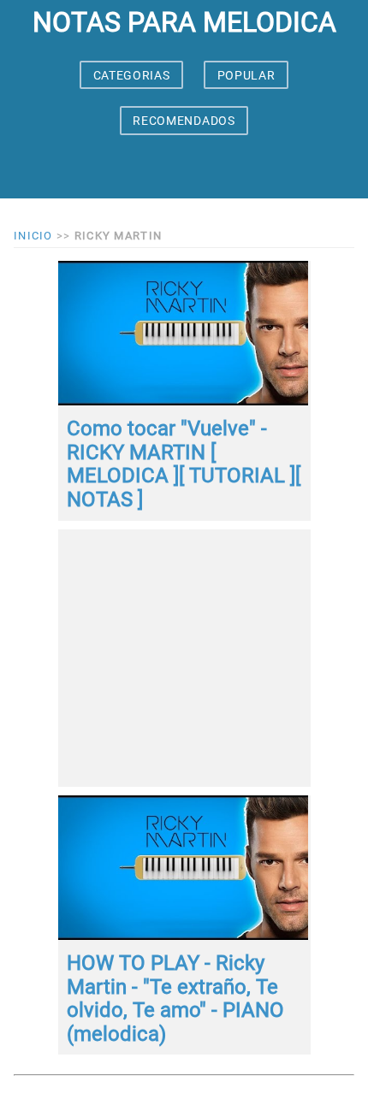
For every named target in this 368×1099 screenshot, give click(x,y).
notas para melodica (184, 22)
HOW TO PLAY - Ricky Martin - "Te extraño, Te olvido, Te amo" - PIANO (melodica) (175, 998)
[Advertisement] (184, 658)
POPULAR (246, 75)
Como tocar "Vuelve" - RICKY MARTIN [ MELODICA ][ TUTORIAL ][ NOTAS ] (183, 464)
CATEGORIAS (131, 75)
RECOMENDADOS (183, 120)
